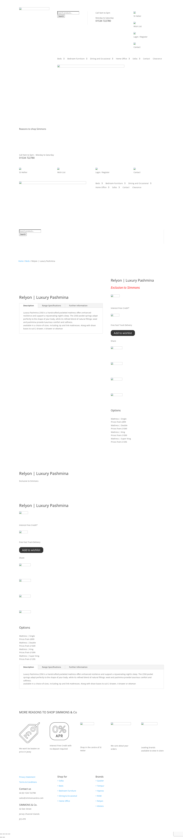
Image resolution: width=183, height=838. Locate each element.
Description (28, 305)
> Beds (60, 786)
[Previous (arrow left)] (1, 837)
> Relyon (99, 801)
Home (21, 261)
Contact (146, 59)
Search (61, 16)
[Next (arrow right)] (4, 837)
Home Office (121, 59)
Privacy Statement (27, 777)
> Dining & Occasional (67, 796)
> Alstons (100, 806)
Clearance (157, 59)
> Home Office (63, 801)
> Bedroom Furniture (66, 790)
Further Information (78, 305)
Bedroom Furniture (76, 59)
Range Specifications (51, 305)
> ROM (99, 796)
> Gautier (100, 780)
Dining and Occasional (100, 59)
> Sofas (60, 780)
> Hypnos (100, 790)
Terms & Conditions (28, 782)
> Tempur (100, 786)
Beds (59, 59)
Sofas (135, 59)
